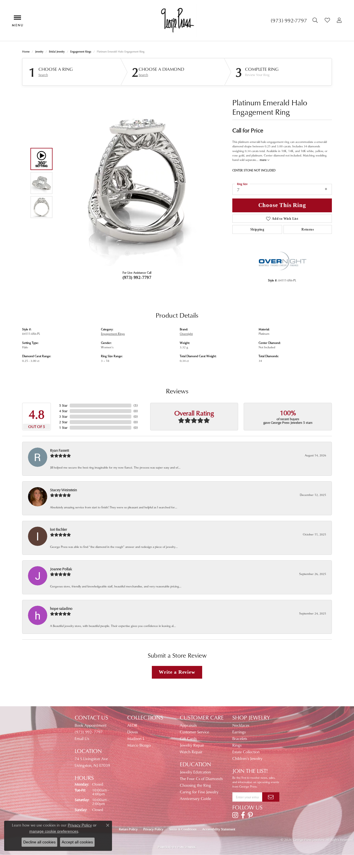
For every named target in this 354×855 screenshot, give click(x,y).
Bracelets (239, 738)
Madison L (136, 738)
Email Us (82, 738)
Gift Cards (188, 738)
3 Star (63, 416)
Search (43, 75)
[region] (135, 183)
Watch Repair (191, 752)
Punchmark (187, 847)
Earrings (239, 732)
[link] (289, 20)
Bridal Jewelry (57, 51)
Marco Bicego (139, 745)
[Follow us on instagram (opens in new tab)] (235, 815)
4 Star (63, 411)
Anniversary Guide (195, 798)
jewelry (39, 51)
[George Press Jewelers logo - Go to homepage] (177, 20)
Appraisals (188, 725)
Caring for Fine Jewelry (199, 792)
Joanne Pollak (61, 568)
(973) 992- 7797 (89, 732)
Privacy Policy (153, 829)
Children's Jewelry (247, 758)
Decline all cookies (39, 842)
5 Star (63, 405)
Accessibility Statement (218, 829)
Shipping (257, 229)
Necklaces (240, 725)
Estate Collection (246, 752)
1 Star (63, 427)
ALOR (132, 725)
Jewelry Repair (192, 745)
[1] (270, 797)
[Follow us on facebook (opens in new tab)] (243, 815)
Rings (236, 745)
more (263, 160)
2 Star (63, 422)
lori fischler (58, 529)
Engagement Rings (80, 51)
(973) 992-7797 (137, 277)
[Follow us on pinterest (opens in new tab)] (250, 815)
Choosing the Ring (195, 785)
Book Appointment (90, 725)
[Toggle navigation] (17, 20)
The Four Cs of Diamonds (201, 778)
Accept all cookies (77, 842)
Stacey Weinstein (63, 489)
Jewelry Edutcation (195, 772)
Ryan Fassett (59, 450)
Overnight (186, 333)
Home (26, 51)
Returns (307, 229)
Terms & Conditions (183, 829)
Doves (132, 732)
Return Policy (128, 829)
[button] (316, 20)
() (136, 405)
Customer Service (194, 732)
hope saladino (61, 608)
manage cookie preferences (53, 831)
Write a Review (177, 672)
